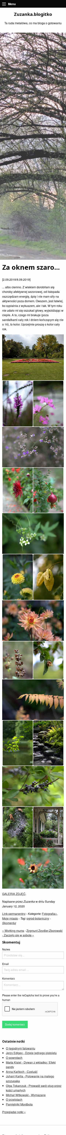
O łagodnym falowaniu (20, 1048)
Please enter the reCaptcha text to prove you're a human (30, 997)
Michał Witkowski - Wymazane (26, 1095)
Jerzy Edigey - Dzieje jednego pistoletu (31, 1053)
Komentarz (8, 978)
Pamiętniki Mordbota (19, 1104)
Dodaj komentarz (15, 1024)
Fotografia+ (49, 914)
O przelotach (14, 1099)
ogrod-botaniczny (38, 918)
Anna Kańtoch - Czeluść (21, 1072)
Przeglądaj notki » (14, 1112)
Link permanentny (13, 914)
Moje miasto (10, 918)
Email (5, 964)
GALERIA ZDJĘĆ (13, 894)
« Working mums (13, 931)
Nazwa (6, 949)
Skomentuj (9, 923)
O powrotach (14, 1058)
